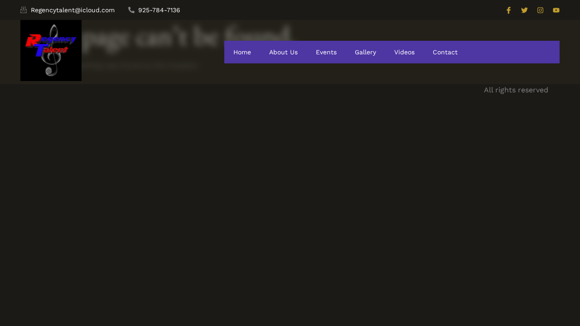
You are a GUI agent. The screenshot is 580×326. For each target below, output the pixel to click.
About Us (283, 52)
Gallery (365, 52)
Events (326, 52)
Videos (404, 52)
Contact (445, 52)
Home (242, 52)
